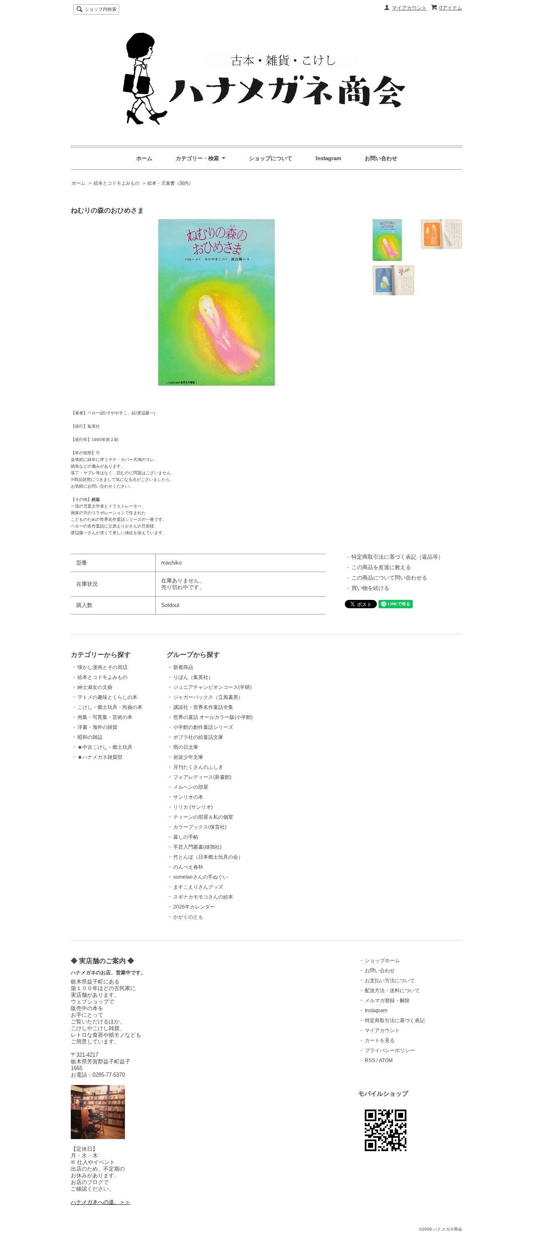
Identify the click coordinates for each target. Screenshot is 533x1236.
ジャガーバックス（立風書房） (208, 697)
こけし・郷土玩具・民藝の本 (109, 707)
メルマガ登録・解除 (387, 1000)
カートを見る (380, 1040)
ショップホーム (382, 961)
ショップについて (270, 158)
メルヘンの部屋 (190, 787)
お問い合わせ (381, 158)
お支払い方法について (390, 980)
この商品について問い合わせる (389, 578)
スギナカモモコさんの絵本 (203, 897)
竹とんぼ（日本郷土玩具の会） (208, 857)
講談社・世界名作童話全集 (203, 707)
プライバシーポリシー (390, 1050)
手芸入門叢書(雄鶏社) (197, 847)
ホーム (144, 158)
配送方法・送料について (392, 990)
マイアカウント (409, 8)
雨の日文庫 (185, 747)
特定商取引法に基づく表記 (395, 1020)
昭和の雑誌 (89, 737)
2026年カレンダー (194, 907)
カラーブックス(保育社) (200, 827)
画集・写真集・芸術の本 (104, 717)
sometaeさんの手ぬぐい (200, 877)
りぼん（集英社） (193, 677)
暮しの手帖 (185, 837)
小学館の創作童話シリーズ (203, 727)
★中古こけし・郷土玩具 (104, 747)
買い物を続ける (370, 588)
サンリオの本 (188, 797)
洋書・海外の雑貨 (97, 727)
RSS (370, 1060)
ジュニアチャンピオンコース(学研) (212, 687)
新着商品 (183, 667)
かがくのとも (188, 917)
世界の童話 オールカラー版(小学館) (213, 717)
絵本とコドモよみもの (116, 183)
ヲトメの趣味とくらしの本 (107, 697)
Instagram (328, 158)
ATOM (386, 1060)
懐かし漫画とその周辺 (102, 667)
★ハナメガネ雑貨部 (99, 757)
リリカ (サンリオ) (193, 807)
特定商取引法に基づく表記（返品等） (397, 557)
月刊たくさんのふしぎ (198, 767)
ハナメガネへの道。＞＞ (100, 1202)
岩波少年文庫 (188, 757)
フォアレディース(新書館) (202, 777)
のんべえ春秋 (188, 867)
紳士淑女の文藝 (94, 687)
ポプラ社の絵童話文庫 (198, 737)
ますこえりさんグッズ (198, 887)
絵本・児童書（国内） (170, 183)
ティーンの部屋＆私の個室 (203, 817)
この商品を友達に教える (381, 567)
